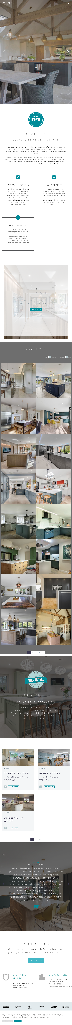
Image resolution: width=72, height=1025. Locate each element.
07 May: (18, 776)
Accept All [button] (17, 1021)
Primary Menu (68, 3)
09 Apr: (49, 776)
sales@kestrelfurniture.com (62, 986)
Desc (62, 357)
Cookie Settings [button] (7, 1021)
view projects (36, 309)
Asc (69, 357)
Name (54, 357)
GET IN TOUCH (36, 960)
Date (45, 357)
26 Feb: (14, 820)
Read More (14, 787)
